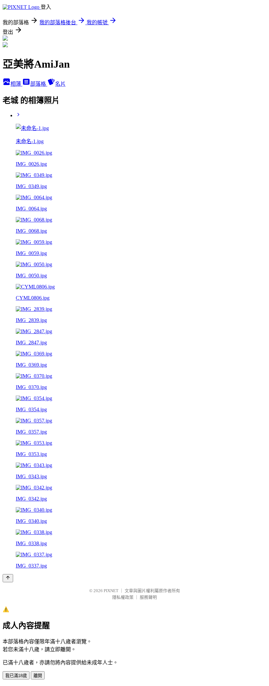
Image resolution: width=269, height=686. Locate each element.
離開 (37, 675)
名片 (60, 84)
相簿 (16, 84)
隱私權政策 (123, 597)
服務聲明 (148, 597)
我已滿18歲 (16, 675)
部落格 (38, 84)
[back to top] (8, 578)
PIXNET (111, 590)
